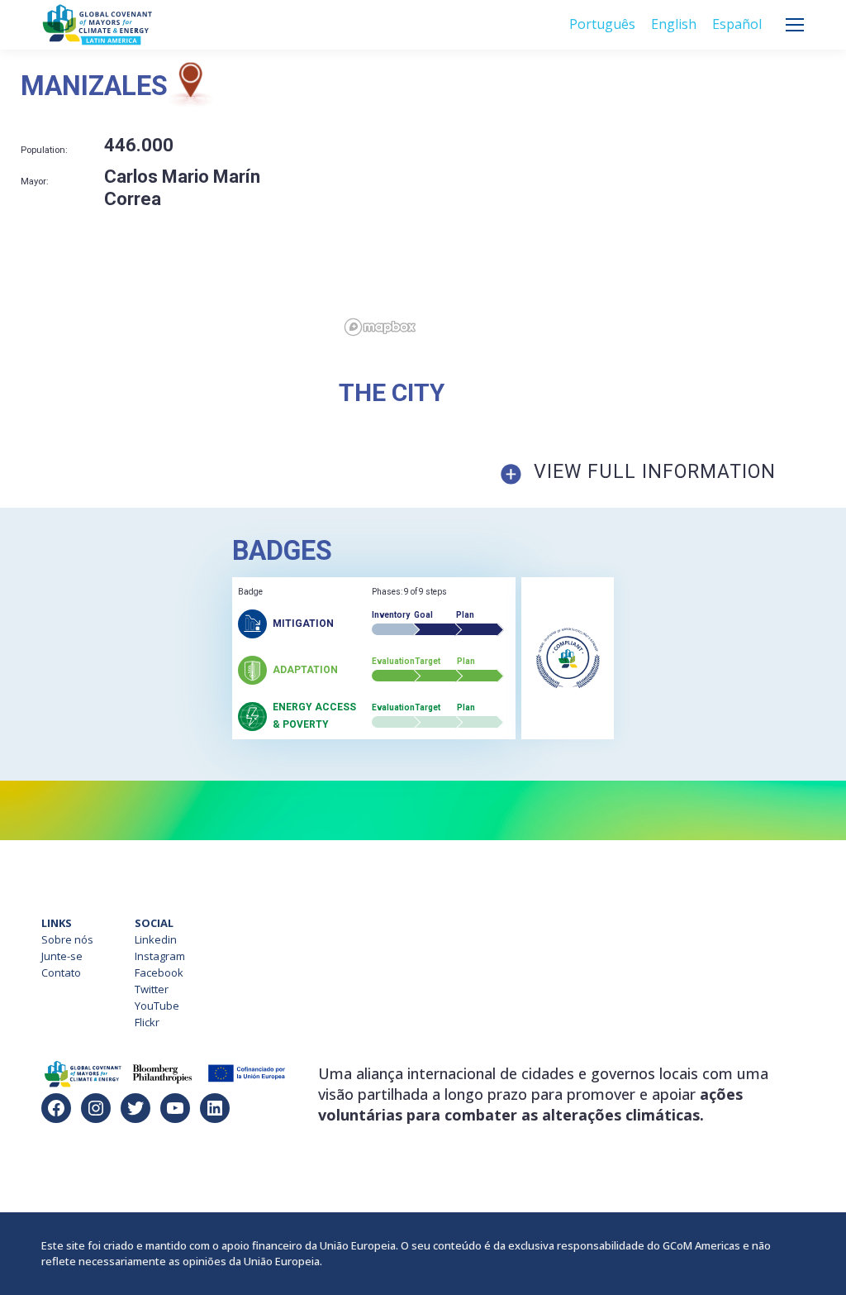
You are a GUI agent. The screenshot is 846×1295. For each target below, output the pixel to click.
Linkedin (156, 939)
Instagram (160, 956)
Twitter (152, 989)
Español (737, 24)
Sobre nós (67, 939)
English (673, 24)
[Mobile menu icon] (795, 25)
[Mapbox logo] (380, 327)
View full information (655, 472)
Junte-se (62, 956)
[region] (592, 202)
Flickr (147, 1022)
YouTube (157, 1005)
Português (602, 24)
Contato (61, 972)
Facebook (159, 972)
